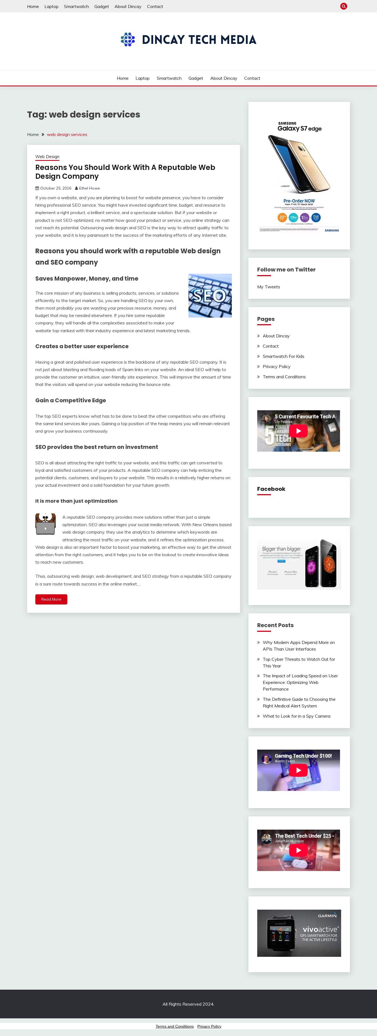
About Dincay (128, 6)
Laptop (51, 6)
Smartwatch (76, 6)
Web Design (47, 156)
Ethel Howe (89, 188)
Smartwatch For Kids (283, 356)
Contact (155, 6)
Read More (51, 599)
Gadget (101, 6)
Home (33, 6)
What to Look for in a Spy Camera (296, 716)
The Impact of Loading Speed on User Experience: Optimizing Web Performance (300, 682)
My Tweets (268, 286)
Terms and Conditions (284, 376)
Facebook (271, 489)
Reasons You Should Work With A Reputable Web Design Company (125, 172)
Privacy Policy (277, 366)
